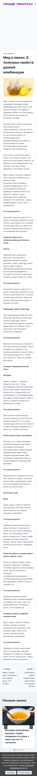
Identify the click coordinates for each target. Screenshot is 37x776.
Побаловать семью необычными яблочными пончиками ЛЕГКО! (29, 678)
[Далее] (31, 726)
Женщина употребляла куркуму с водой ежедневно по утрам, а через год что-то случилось (17, 736)
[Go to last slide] (5, 726)
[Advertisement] (18, 27)
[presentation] (18, 715)
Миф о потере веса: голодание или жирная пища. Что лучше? (9, 676)
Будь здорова (8, 53)
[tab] (14, 749)
